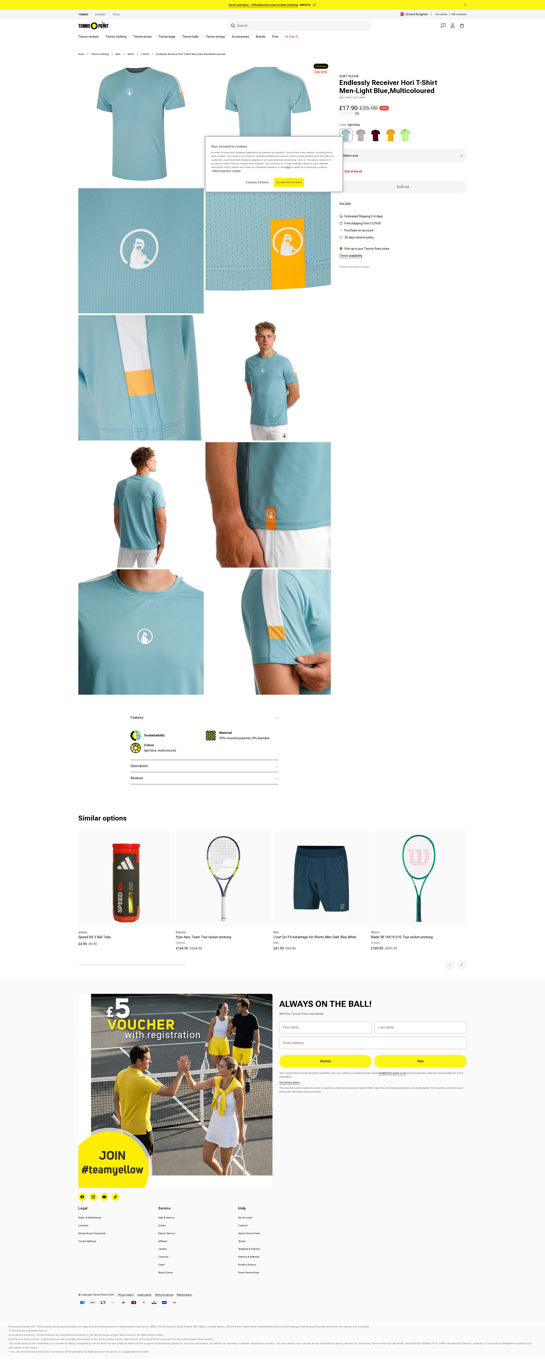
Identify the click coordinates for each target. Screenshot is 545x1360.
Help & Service (166, 1217)
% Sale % (291, 36)
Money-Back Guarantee (92, 1233)
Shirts (130, 54)
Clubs (161, 1264)
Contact (243, 1225)
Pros (275, 36)
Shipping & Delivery (249, 1248)
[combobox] (299, 25)
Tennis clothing (116, 36)
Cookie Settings (87, 1241)
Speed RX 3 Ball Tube (94, 937)
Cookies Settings (257, 182)
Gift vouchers (459, 14)
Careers (162, 1248)
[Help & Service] (443, 25)
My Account (245, 1217)
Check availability (350, 255)
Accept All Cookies (289, 182)
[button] (450, 965)
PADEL (116, 14)
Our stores (441, 14)
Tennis (83, 14)
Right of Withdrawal (89, 1217)
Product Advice (247, 1264)
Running (100, 14)
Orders (162, 1225)
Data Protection (221, 170)
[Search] (233, 25)
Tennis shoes (142, 36)
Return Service (166, 1233)
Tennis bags (167, 36)
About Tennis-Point (249, 1233)
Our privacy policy (289, 1082)
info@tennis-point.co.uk (392, 1073)
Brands (260, 36)
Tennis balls (190, 36)
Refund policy (184, 1294)
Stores (241, 1241)
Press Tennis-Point (248, 1272)
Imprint (236, 170)
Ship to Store (165, 1272)
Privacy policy (126, 1294)
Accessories (240, 36)
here (288, 167)
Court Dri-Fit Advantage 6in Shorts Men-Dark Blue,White (314, 937)
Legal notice (144, 1294)
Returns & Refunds (249, 1256)
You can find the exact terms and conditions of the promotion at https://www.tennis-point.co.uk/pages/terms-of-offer (79, 1351)
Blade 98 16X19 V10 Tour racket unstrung (402, 937)
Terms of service (164, 1294)
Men (118, 54)
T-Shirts (145, 54)
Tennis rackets (88, 36)
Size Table (345, 203)
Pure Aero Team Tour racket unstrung (203, 937)
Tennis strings (215, 36)
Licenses (83, 1225)
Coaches (163, 1256)
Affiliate (162, 1241)
